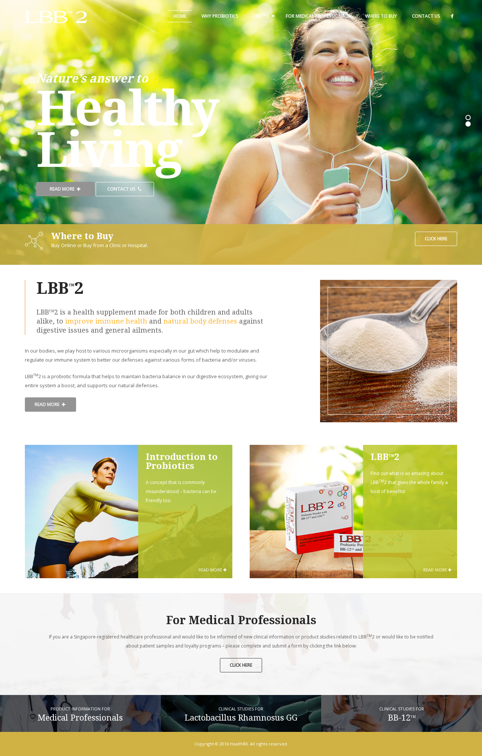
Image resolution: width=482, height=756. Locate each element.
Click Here (436, 238)
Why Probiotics (219, 16)
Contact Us (426, 16)
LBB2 (261, 15)
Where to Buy (381, 16)
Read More (63, 189)
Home (180, 16)
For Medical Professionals (318, 16)
